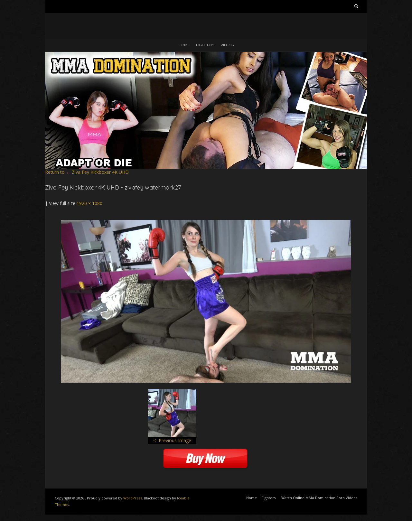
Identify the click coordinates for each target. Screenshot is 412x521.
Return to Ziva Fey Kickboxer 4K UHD (87, 172)
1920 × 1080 (89, 203)
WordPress (132, 498)
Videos (227, 44)
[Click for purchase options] (206, 223)
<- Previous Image (172, 440)
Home (184, 44)
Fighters (205, 44)
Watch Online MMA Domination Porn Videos (319, 497)
